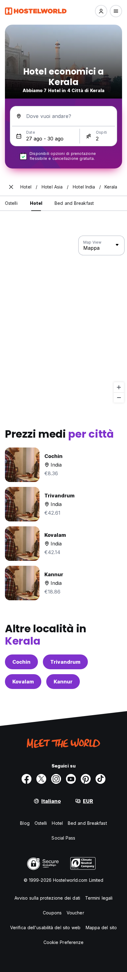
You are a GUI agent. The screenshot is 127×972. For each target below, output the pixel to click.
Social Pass (63, 837)
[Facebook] (26, 779)
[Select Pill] (101, 11)
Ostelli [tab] (11, 203)
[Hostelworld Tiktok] (100, 779)
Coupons (52, 912)
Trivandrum (65, 662)
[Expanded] (11, 187)
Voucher (75, 912)
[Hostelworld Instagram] (56, 779)
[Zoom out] (119, 397)
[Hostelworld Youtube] (71, 779)
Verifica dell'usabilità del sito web (45, 927)
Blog (24, 823)
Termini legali (99, 898)
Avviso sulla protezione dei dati (47, 898)
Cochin (21, 662)
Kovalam (23, 681)
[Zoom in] (119, 387)
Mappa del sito (101, 927)
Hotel (57, 823)
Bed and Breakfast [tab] (74, 203)
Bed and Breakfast (87, 823)
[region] (63, 319)
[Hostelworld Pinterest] (86, 779)
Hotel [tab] (36, 203)
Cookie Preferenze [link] (63, 942)
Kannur (63, 681)
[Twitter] (41, 779)
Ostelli (41, 823)
